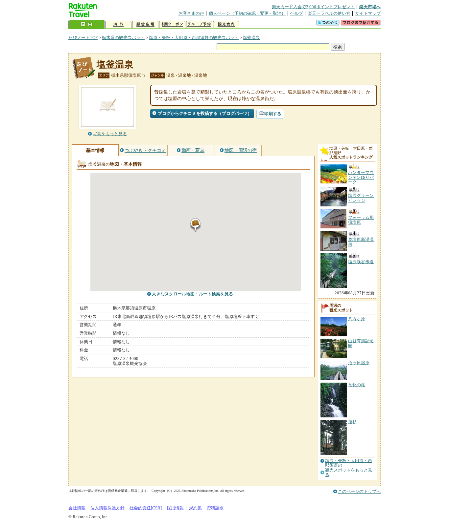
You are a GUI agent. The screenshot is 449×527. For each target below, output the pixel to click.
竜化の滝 (356, 384)
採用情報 (175, 507)
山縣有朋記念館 (361, 343)
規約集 (195, 507)
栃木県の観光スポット (123, 37)
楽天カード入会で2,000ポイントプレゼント (313, 6)
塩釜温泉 (251, 37)
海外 (118, 24)
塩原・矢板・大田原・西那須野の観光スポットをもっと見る (348, 467)
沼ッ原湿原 (358, 362)
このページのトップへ (359, 491)
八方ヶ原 (356, 318)
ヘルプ (296, 13)
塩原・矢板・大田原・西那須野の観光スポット (194, 37)
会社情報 (76, 507)
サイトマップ (368, 13)
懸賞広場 (145, 24)
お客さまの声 (191, 13)
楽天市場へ (370, 6)
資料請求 (215, 507)
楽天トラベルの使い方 (329, 13)
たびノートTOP (83, 37)
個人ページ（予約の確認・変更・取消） (247, 13)
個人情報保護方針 (107, 507)
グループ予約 (199, 24)
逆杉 (352, 421)
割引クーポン (172, 24)
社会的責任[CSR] (146, 507)
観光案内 (226, 24)
